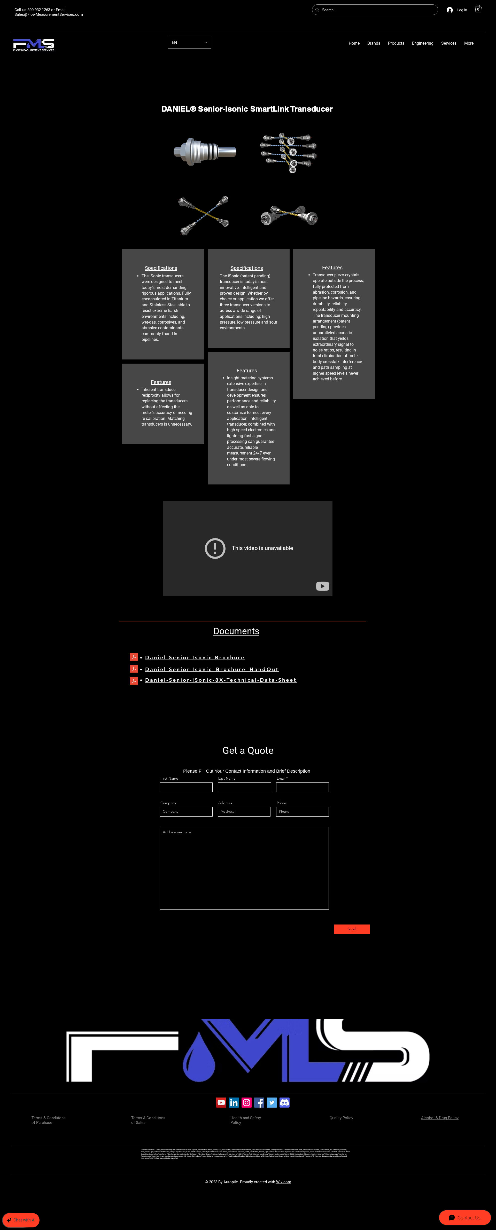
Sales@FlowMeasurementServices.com (48, 14)
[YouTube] (221, 1103)
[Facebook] (259, 1103)
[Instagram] (247, 1103)
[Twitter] (272, 1103)
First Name (169, 778)
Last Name (227, 778)
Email (281, 778)
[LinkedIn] (234, 1103)
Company (168, 803)
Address (225, 803)
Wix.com (283, 1182)
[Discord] (285, 1103)
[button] (478, 8)
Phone (282, 803)
